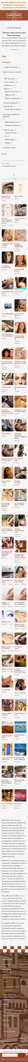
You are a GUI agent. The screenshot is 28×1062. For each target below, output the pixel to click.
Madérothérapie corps (12, 122)
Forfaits (5, 967)
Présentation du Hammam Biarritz (9, 1038)
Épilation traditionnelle (12, 98)
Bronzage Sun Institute (12, 125)
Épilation (7, 89)
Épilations (6, 975)
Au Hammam (8, 85)
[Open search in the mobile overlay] (14, 175)
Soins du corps (8, 106)
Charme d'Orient (10, 133)
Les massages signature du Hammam (11, 115)
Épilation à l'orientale (11, 92)
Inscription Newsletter (9, 1031)
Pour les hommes (9, 82)
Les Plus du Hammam (16, 1043)
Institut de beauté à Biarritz (11, 1041)
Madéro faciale (9, 140)
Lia (6, 136)
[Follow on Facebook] (4, 1025)
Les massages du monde (12, 109)
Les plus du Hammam (11, 67)
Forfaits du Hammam (10, 103)
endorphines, (21, 884)
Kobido (7, 143)
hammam (23, 43)
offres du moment (9, 79)
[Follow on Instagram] (8, 1025)
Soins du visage (9, 130)
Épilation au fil (9, 95)
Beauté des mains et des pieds (12, 72)
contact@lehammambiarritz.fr (11, 987)
